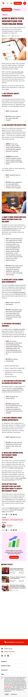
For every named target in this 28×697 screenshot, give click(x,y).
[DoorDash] (3, 3)
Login (11, 3)
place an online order (17, 72)
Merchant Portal (14, 508)
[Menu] (24, 3)
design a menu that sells (16, 468)
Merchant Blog (6, 9)
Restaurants (5, 519)
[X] (9, 514)
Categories (17, 9)
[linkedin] (6, 514)
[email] (14, 514)
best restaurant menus (10, 228)
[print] (16, 514)
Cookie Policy (8, 687)
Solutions (4, 661)
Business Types (5, 665)
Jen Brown (10, 525)
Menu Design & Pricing (16, 519)
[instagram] (5, 656)
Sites (2, 674)
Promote (5, 14)
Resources (4, 670)
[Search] (8, 3)
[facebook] (11, 514)
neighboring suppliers (19, 292)
